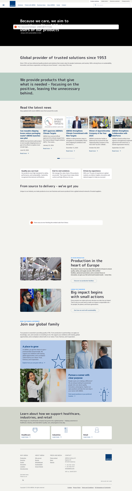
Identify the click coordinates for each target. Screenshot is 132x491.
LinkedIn (23, 480)
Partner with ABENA (30, 5)
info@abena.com (69, 468)
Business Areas (41, 5)
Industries (56, 435)
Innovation (23, 464)
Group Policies (39, 466)
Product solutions (94, 1)
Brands (37, 460)
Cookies (70, 487)
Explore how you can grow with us (33, 363)
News (51, 460)
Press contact (53, 458)
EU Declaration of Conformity (103, 487)
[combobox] (112, 5)
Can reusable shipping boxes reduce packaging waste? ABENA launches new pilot (30, 134)
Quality (22, 462)
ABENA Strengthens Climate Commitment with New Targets (77, 133)
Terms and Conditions (88, 487)
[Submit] (95, 5)
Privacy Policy (77, 487)
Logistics (22, 466)
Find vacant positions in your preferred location (80, 395)
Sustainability (39, 464)
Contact (64, 5)
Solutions (20, 5)
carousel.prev (18, 135)
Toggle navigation (3, 5)
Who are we (38, 458)
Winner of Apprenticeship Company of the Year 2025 (99, 133)
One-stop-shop (24, 469)
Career (58, 5)
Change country (126, 1)
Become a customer (115, 1)
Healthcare (25, 435)
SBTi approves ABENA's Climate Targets (53, 132)
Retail (85, 435)
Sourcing (22, 460)
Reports (52, 462)
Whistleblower (39, 462)
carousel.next (110, 135)
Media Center (104, 1)
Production (23, 458)
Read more (23, 153)
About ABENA (51, 5)
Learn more (25, 437)
